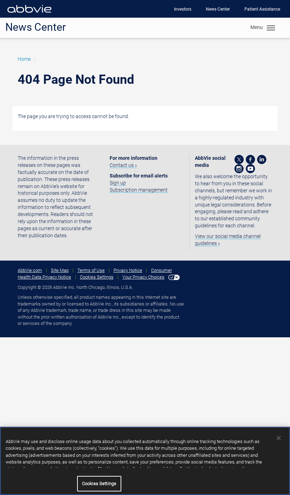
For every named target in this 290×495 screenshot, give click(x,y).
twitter (239, 159)
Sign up (118, 183)
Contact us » (123, 165)
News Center (218, 9)
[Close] (278, 438)
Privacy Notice (128, 270)
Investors (182, 9)
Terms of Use (91, 270)
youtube (250, 168)
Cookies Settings (97, 277)
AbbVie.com (30, 270)
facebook (250, 159)
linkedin (261, 159)
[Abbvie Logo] (29, 14)
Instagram (239, 168)
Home (24, 59)
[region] (145, 461)
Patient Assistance (262, 9)
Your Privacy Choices (143, 277)
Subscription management (139, 190)
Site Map (60, 270)
